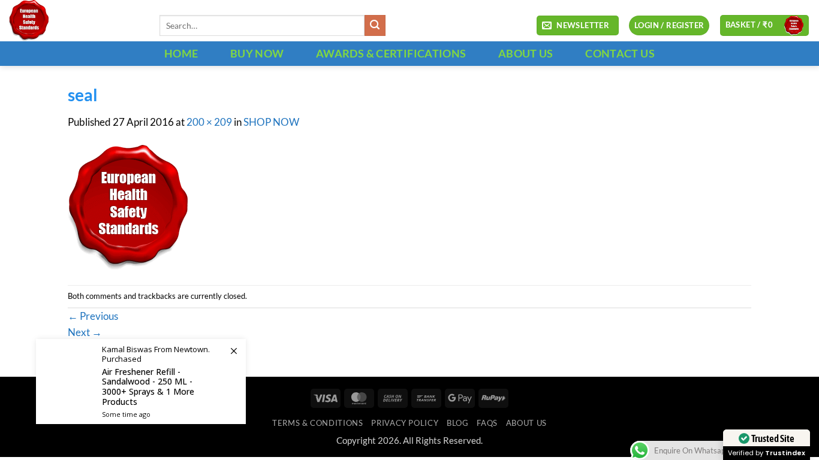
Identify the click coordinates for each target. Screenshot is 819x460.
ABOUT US (525, 53)
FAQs (487, 423)
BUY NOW (257, 53)
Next (85, 332)
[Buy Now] (141, 381)
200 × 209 (209, 122)
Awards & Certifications (391, 53)
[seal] (128, 207)
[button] (577, 26)
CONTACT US (620, 53)
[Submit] (375, 25)
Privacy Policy (404, 423)
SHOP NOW (271, 122)
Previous (93, 316)
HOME (181, 53)
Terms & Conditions (317, 423)
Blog (458, 423)
